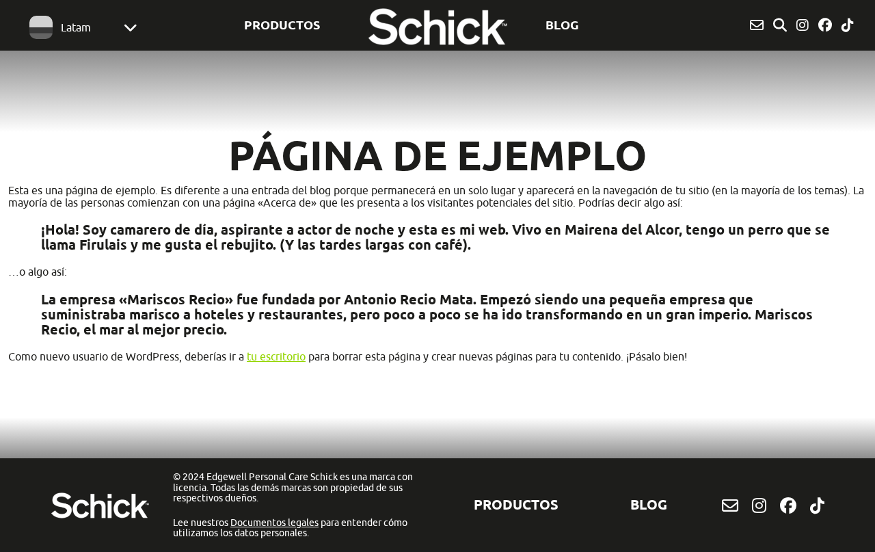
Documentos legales (274, 522)
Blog (562, 24)
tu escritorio (276, 356)
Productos (282, 24)
